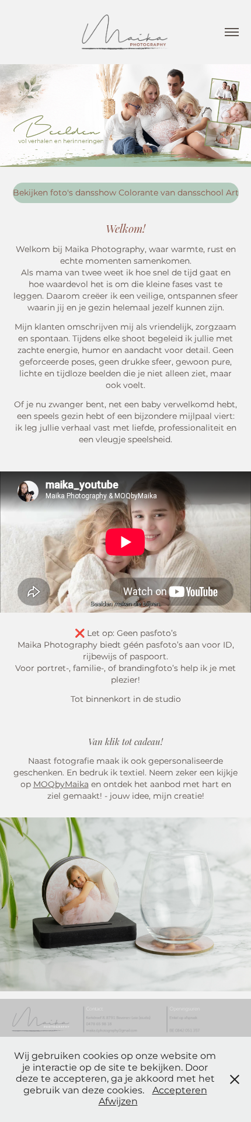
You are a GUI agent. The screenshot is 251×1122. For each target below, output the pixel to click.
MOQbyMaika (61, 784)
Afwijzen (118, 1101)
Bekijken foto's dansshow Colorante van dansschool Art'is (126, 193)
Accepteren (179, 1090)
